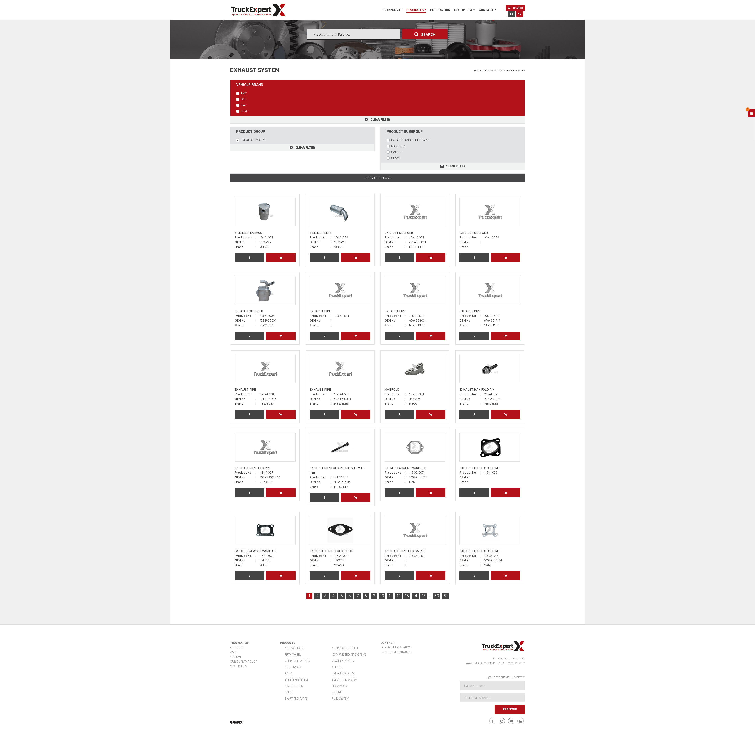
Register (510, 709)
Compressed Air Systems (349, 654)
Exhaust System (343, 673)
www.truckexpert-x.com (481, 663)
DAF (243, 99)
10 (382, 595)
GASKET (396, 152)
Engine (337, 692)
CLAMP (396, 158)
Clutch (337, 667)
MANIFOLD (398, 146)
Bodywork (339, 686)
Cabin (289, 692)
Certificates (238, 666)
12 (398, 595)
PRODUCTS (415, 10)
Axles (289, 673)
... (430, 595)
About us (236, 647)
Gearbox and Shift (345, 648)
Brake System (294, 686)
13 (407, 595)
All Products (294, 648)
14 (415, 595)
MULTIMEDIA (463, 10)
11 (390, 595)
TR (511, 14)
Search (518, 8)
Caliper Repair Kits (297, 661)
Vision (234, 652)
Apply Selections (378, 178)
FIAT (244, 105)
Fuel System (340, 698)
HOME (477, 70)
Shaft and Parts (296, 698)
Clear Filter (380, 119)
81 (445, 595)
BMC (244, 93)
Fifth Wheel (293, 654)
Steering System (296, 679)
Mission (235, 657)
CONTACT (486, 10)
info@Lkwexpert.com (511, 663)
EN (519, 14)
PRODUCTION (440, 10)
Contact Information (395, 647)
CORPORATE (392, 10)
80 (436, 595)
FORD (244, 111)
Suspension (293, 667)
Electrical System (344, 679)
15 (423, 595)
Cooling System (343, 661)
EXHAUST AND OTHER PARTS (410, 140)
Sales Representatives (396, 652)
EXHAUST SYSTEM (253, 140)
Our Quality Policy (243, 661)
